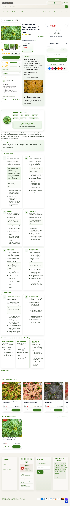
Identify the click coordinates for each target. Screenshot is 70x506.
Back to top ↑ (5, 370)
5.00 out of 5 (15, 53)
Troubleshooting (33, 118)
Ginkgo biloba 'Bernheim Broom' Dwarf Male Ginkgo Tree (10, 438)
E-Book (22, 11)
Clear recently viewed (62, 416)
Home (4, 11)
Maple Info (34, 11)
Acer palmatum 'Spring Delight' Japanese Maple (10, 401)
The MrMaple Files (9, 20)
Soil (22, 115)
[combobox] (33, 6)
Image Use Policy (7, 469)
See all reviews (5, 69)
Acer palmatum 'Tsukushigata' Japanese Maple (52, 401)
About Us (27, 11)
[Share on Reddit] (58, 68)
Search (4, 464)
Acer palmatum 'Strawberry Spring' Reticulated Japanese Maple (32, 401)
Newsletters (63, 11)
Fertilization (35, 115)
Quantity (48, 46)
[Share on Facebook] (49, 68)
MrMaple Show (35, 14)
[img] (5, 78)
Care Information (41, 11)
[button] (6, 46)
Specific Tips (23, 118)
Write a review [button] (11, 57)
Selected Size (49, 40)
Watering (15, 115)
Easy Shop (14, 11)
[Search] (66, 6)
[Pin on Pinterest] (61, 68)
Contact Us (56, 11)
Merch (19, 11)
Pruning (15, 118)
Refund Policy (49, 11)
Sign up (40, 472)
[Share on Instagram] (52, 68)
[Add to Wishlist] (66, 25)
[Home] (2, 20)
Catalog (8, 11)
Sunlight (27, 115)
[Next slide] (19, 46)
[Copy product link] (64, 68)
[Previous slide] (3, 46)
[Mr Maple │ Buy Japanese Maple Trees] (8, 3)
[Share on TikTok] (55, 68)
